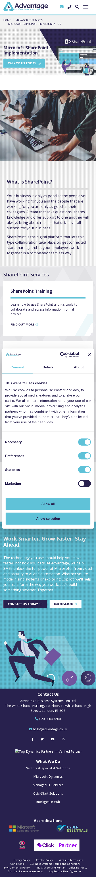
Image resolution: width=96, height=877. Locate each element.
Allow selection (48, 518)
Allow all (48, 504)
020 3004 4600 (63, 604)
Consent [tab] (17, 367)
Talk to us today (22, 63)
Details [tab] (48, 367)
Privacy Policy (21, 860)
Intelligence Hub (48, 802)
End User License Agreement (25, 871)
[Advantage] (25, 6)
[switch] (84, 455)
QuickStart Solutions (48, 793)
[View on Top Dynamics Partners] (48, 751)
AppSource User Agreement (66, 871)
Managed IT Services (48, 785)
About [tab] (79, 367)
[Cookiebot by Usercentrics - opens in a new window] (60, 355)
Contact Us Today (23, 604)
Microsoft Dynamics (48, 776)
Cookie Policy (44, 860)
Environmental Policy (17, 867)
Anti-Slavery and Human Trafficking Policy (61, 867)
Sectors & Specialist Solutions (48, 768)
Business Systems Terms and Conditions (55, 863)
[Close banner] (89, 354)
